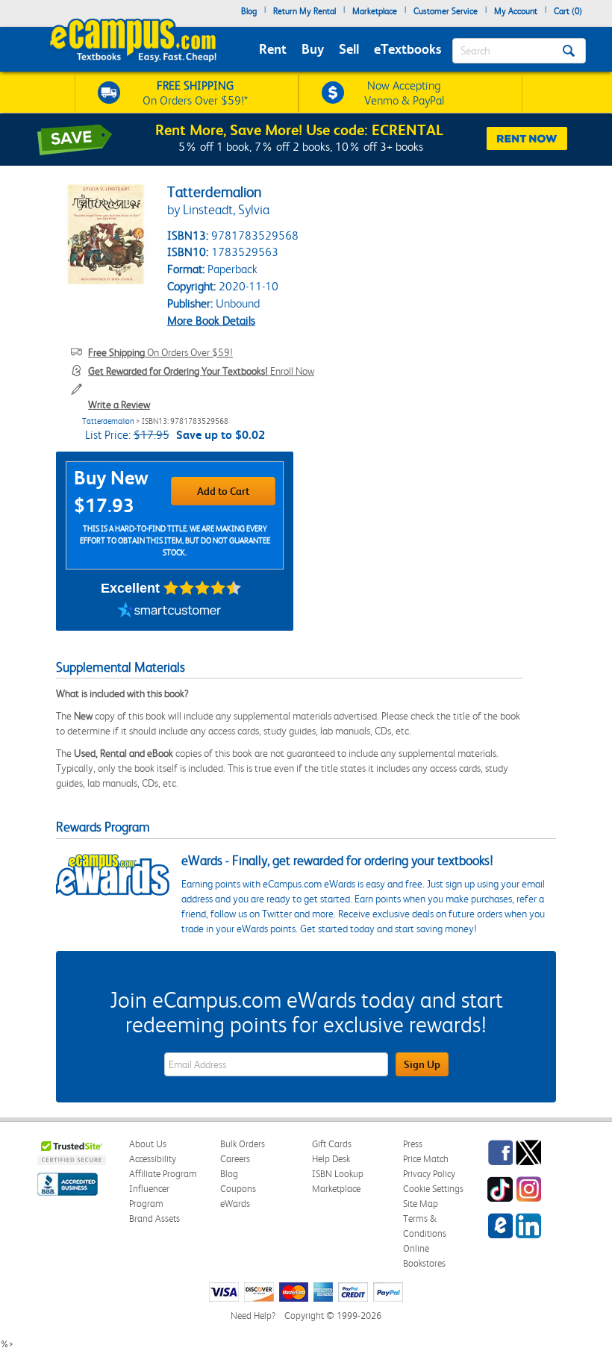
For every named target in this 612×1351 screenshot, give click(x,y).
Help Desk (331, 1158)
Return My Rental (304, 11)
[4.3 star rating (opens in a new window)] (202, 588)
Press (412, 1143)
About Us (147, 1143)
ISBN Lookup (337, 1173)
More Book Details (211, 320)
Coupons (238, 1188)
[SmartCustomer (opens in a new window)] (169, 612)
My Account (515, 11)
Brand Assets (154, 1218)
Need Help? (253, 1315)
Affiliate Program (163, 1173)
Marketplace (374, 11)
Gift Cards (332, 1143)
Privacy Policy (429, 1173)
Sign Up (422, 1064)
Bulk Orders (242, 1143)
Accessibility (152, 1158)
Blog (249, 11)
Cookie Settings (433, 1188)
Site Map (420, 1203)
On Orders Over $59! (160, 352)
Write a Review (119, 405)
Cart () (568, 11)
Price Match (426, 1158)
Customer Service (445, 11)
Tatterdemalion (108, 421)
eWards (235, 1203)
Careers (235, 1158)
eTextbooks (407, 49)
